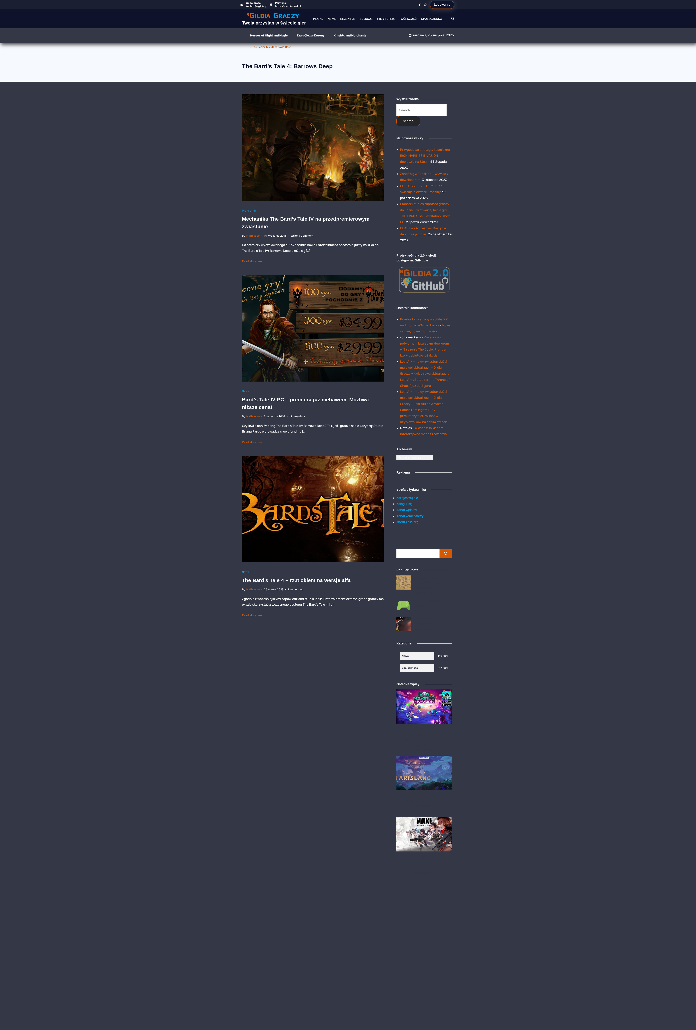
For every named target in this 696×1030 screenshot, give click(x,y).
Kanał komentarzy (410, 516)
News (332, 19)
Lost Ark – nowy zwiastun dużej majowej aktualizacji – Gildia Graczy (423, 368)
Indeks (318, 19)
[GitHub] (425, 4)
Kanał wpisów (406, 510)
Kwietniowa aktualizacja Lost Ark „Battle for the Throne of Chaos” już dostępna (425, 380)
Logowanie (442, 5)
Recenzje (347, 19)
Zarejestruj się (407, 498)
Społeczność (431, 19)
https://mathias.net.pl (288, 6)
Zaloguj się (404, 504)
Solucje (366, 19)
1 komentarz (297, 417)
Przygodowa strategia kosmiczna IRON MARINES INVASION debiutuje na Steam (425, 156)
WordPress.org (407, 522)
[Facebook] (419, 4)
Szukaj (446, 553)
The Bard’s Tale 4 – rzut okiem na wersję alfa (296, 580)
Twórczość (408, 19)
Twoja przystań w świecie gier (274, 22)
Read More (249, 261)
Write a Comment (302, 236)
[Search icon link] (452, 19)
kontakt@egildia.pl (256, 6)
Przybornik (386, 19)
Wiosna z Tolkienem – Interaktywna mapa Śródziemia (431, 582)
